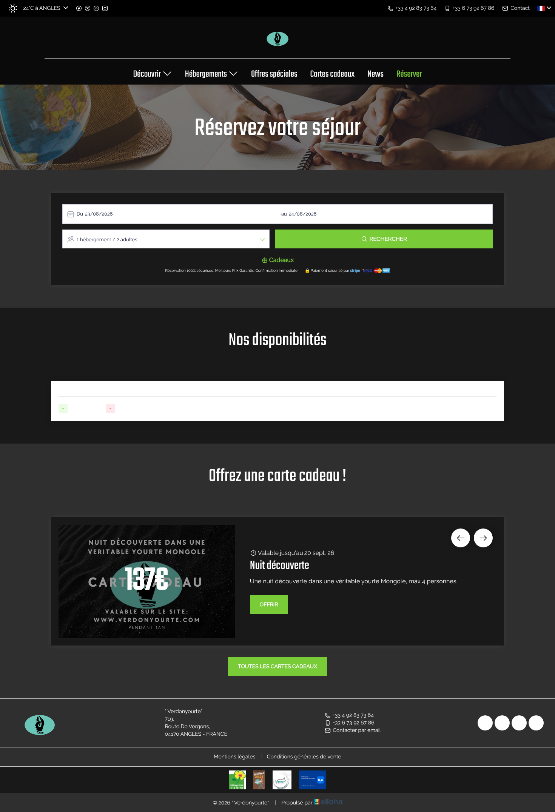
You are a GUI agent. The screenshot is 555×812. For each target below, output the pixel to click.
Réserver (409, 75)
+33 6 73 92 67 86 (354, 723)
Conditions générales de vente (304, 757)
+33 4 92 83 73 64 (353, 715)
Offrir (269, 605)
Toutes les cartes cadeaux (277, 667)
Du (80, 214)
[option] (277, 581)
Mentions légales (234, 757)
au (284, 214)
